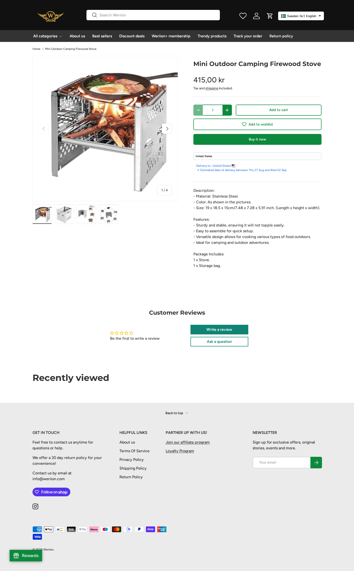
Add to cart (278, 110)
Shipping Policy (133, 468)
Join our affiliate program (188, 442)
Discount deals (131, 36)
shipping (211, 88)
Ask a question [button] (219, 341)
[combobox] (153, 15)
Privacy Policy (131, 459)
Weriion (48, 549)
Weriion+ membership (171, 36)
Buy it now (257, 139)
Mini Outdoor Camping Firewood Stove (71, 48)
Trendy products (212, 36)
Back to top (174, 413)
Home (36, 48)
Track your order (248, 36)
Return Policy (131, 477)
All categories (45, 36)
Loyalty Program (180, 451)
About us (77, 36)
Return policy (281, 36)
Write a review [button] (219, 329)
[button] (257, 124)
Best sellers (102, 36)
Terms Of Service (134, 451)
